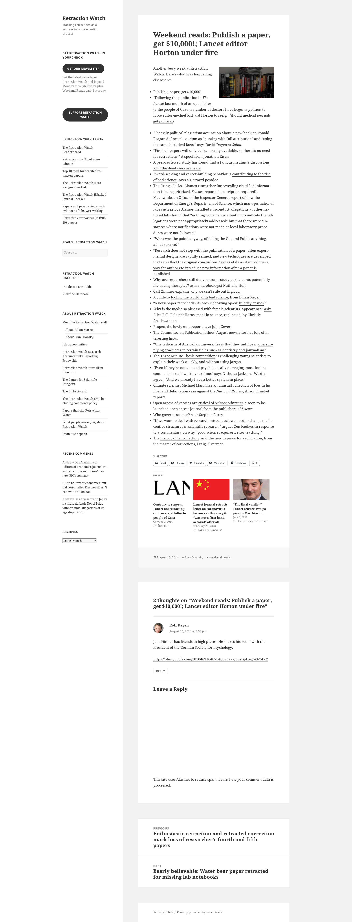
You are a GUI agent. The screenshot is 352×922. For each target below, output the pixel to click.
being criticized (177, 191)
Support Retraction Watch (85, 115)
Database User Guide (77, 287)
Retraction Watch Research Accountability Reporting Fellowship (82, 356)
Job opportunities (75, 344)
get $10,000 (190, 91)
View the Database (76, 294)
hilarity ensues (251, 303)
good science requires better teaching (228, 432)
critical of (206, 403)
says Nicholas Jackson (232, 373)
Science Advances (229, 403)
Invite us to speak (75, 434)
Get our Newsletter (83, 69)
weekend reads (220, 557)
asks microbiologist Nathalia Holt (218, 285)
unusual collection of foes (239, 385)
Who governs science (170, 414)
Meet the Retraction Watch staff (85, 322)
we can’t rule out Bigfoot (218, 291)
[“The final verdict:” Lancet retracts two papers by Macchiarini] (251, 489)
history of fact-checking (179, 438)
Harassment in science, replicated (213, 314)
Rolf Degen (179, 625)
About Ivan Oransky (79, 337)
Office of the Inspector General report (210, 197)
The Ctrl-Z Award (75, 391)
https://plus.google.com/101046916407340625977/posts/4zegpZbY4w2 (210, 659)
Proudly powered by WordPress (199, 912)
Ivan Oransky (194, 557)
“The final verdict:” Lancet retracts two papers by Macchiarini (250, 508)
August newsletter (231, 332)
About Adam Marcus (79, 330)
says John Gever (217, 326)
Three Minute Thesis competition (187, 356)
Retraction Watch (84, 18)
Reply (160, 671)
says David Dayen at (219, 144)
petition (254, 109)
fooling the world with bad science (199, 297)
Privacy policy (163, 912)
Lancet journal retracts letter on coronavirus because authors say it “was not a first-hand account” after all (210, 513)
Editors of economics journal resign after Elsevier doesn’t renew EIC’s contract (85, 471)
